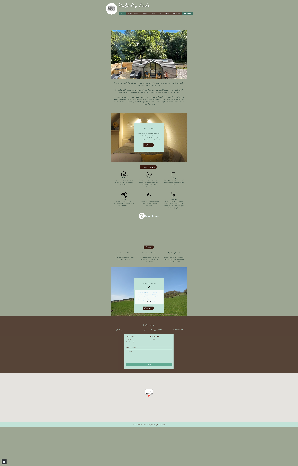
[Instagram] (142, 216)
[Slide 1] (147, 301)
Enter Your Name (130, 336)
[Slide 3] (150, 301)
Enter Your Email (154, 336)
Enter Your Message (131, 347)
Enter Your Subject (130, 342)
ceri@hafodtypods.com (120, 330)
